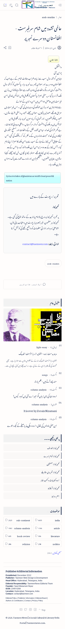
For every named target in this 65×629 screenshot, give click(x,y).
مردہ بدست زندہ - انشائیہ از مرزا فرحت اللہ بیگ (38, 353)
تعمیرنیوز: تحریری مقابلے (50, 471)
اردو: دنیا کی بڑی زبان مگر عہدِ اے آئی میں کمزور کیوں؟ (35, 396)
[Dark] (11, 5)
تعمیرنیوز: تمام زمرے (51, 455)
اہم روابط (55, 496)
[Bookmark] (5, 5)
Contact (28, 601)
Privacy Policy (37, 601)
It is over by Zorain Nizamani (40, 410)
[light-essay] (41, 347)
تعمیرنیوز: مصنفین (53, 463)
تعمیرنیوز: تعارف (53, 447)
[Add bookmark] (9, 47)
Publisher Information (26, 598)
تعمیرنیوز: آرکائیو (53, 487)
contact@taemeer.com (35, 243)
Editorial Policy (11, 598)
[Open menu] (60, 5)
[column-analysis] (39, 389)
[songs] (45, 374)
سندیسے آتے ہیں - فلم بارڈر (45, 381)
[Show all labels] (54, 552)
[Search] (16, 5)
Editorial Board (41, 598)
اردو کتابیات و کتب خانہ (50, 479)
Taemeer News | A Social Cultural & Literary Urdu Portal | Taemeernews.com (36, 620)
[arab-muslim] (53, 263)
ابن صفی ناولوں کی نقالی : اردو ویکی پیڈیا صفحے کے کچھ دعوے (32, 425)
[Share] (5, 47)
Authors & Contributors (14, 601)
